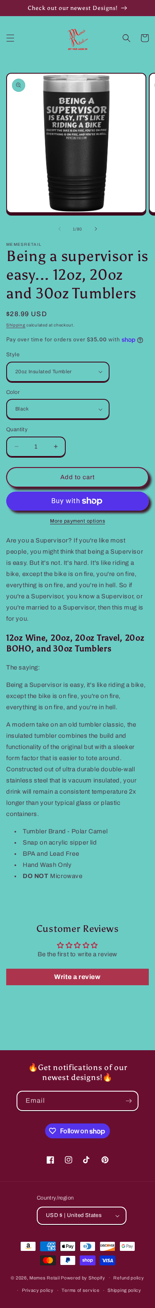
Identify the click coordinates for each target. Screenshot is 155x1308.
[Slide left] (59, 229)
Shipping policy (124, 1290)
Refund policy (128, 1277)
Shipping (16, 325)
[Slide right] (96, 229)
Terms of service (80, 1290)
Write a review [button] (77, 976)
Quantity (17, 429)
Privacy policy (38, 1290)
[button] (10, 38)
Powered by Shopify (83, 1277)
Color (12, 392)
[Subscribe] (128, 1101)
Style (12, 355)
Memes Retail (44, 1277)
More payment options (77, 521)
